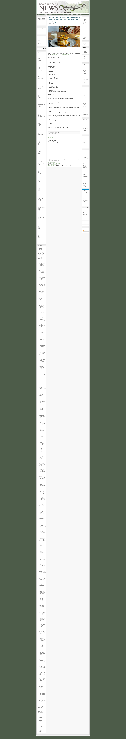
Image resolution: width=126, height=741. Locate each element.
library (38, 150)
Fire (68, 14)
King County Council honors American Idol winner (42, 624)
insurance (39, 142)
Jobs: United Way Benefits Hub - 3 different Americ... (42, 482)
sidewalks (39, 210)
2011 (39, 729)
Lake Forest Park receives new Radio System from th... (42, 313)
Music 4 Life (84, 97)
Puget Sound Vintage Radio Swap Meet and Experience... (42, 694)
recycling (39, 190)
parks (38, 170)
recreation (39, 189)
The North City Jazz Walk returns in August (42, 278)
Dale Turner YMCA (85, 95)
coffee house (39, 88)
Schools (76, 14)
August (40, 257)
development (39, 98)
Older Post (78, 159)
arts (38, 59)
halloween (39, 127)
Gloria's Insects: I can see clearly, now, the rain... (42, 441)
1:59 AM (56, 132)
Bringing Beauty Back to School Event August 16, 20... (42, 260)
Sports (72, 14)
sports (38, 216)
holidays (39, 133)
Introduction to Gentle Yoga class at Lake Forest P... (42, 610)
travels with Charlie (40, 234)
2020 (39, 717)
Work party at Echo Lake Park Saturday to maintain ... (42, 667)
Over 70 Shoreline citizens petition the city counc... (42, 489)
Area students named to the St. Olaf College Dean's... (42, 524)
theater (38, 229)
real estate (39, 187)
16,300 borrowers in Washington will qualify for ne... (42, 636)
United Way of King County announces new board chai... (42, 510)
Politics (55, 14)
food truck (39, 114)
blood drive (39, 66)
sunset (38, 224)
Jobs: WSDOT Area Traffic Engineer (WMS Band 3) (42, 404)
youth (38, 243)
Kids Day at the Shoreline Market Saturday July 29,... (42, 451)
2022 (39, 715)
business (39, 69)
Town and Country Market (52, 51)
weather (39, 237)
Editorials (84, 58)
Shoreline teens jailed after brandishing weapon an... (42, 513)
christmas (39, 79)
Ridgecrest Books (85, 128)
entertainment (39, 105)
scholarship (39, 199)
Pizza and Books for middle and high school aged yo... (42, 705)
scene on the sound (40, 198)
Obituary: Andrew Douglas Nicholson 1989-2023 (42, 672)
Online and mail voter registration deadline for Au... (42, 572)
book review (39, 67)
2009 (39, 731)
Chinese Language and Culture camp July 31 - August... (42, 618)
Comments (85, 230)
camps (38, 71)
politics (39, 179)
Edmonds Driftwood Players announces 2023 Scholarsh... (42, 653)
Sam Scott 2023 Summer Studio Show (41, 664)
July (40, 258)
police (38, 178)
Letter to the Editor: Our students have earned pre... (42, 292)
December (40, 252)
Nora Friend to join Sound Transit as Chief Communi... (42, 506)
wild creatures (39, 239)
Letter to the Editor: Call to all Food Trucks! (42, 679)
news (38, 162)
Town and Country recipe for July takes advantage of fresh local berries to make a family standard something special (64, 19)
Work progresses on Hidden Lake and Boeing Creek (42, 583)
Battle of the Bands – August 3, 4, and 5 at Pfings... (42, 317)
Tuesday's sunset (41, 382)
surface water (39, 225)
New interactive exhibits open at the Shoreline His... (42, 296)
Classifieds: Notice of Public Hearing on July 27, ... (42, 632)
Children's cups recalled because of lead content (42, 546)
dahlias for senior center (41, 95)
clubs (38, 87)
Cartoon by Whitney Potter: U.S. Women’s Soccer (42, 333)
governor (39, 125)
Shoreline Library (85, 130)
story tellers (39, 219)
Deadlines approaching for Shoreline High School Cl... (42, 337)
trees (38, 235)
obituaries (39, 164)
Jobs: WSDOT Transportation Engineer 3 (41, 448)
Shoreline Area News (56, 163)
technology (39, 228)
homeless (39, 135)
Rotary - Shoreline (85, 106)
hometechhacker (40, 136)
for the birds (39, 115)
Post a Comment (50, 137)
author (38, 61)
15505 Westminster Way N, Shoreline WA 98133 (60, 54)
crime (38, 94)
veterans (39, 236)
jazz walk (39, 143)
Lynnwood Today (85, 214)
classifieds (39, 85)
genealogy (39, 123)
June (40, 707)
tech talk (39, 227)
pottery (38, 180)
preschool (39, 181)
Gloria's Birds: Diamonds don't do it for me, (42, 550)
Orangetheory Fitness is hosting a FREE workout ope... (42, 645)
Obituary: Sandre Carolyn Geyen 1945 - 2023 (41, 503)
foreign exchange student (41, 116)
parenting (39, 169)
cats (38, 77)
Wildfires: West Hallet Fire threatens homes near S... (42, 271)
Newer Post (49, 159)
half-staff (39, 126)
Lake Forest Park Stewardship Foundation (85, 103)
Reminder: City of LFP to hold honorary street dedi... (42, 396)
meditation (39, 153)
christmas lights (40, 80)
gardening (39, 122)
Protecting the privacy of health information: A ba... (42, 434)
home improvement (40, 134)
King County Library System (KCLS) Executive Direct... (42, 444)
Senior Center (39, 57)
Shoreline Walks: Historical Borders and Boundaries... (42, 492)
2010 (39, 730)
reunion (39, 192)
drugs (38, 99)
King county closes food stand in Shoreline (85, 19)
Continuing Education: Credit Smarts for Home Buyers (42, 428)
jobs (38, 144)
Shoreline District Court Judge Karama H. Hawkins (42, 470)
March (40, 711)
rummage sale (40, 197)
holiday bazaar (40, 132)
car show (39, 75)
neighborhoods (40, 161)
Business (50, 14)
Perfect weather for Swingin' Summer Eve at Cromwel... (42, 639)
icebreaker (39, 140)
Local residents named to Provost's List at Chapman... (42, 527)
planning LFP (39, 173)
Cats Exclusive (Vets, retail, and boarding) (85, 197)
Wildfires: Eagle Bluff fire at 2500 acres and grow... (42, 310)
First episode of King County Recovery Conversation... (42, 352)
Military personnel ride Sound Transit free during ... (42, 267)
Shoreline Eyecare (85, 176)
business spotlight (40, 70)
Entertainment (44, 14)
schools (39, 201)
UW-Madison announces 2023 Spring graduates (42, 323)
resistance (39, 191)
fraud (38, 117)
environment (39, 106)
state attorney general (41, 217)
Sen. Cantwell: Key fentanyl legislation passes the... (42, 282)
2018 (39, 720)
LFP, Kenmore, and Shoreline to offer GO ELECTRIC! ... (42, 701)
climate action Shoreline (41, 86)
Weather (81, 14)
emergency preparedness (41, 104)
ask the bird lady (40, 60)
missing (39, 154)
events (38, 107)
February (40, 712)
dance (38, 96)
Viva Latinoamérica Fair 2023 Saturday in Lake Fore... (42, 499)
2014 (39, 725)
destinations (39, 97)
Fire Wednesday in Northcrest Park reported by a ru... (42, 606)
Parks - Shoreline (85, 144)
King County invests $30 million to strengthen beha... (42, 264)
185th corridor (39, 52)
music (38, 160)
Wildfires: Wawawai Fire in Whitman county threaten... (42, 424)
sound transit (39, 215)
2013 (39, 726)
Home (39, 14)
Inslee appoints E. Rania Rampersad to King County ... (42, 565)
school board (39, 200)
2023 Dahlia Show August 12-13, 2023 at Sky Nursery (42, 538)
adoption (39, 58)
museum (39, 159)
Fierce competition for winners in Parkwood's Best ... (42, 660)
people (38, 171)
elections (39, 103)
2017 (39, 721)
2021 (39, 716)
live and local (39, 151)
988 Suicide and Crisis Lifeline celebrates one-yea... (42, 675)
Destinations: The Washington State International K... (42, 416)
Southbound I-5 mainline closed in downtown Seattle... (42, 485)
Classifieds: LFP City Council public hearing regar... (42, 657)
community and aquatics (41, 89)
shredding (39, 209)
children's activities (40, 78)
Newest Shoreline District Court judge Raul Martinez (42, 466)
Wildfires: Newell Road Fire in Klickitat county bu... (42, 579)
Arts (59, 14)
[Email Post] (58, 132)
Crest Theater (84, 64)
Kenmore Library (85, 119)
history (38, 131)
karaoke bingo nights (40, 145)
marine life (39, 152)
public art (39, 183)
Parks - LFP (84, 142)
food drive (39, 113)
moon (38, 155)
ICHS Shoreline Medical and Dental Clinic (85, 158)
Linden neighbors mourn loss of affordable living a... (42, 306)
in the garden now (40, 141)
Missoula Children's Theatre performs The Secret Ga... (42, 385)
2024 (39, 249)
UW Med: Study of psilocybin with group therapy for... (42, 473)
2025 (39, 248)
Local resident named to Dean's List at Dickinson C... (42, 326)
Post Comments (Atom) (55, 160)
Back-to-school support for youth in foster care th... (42, 437)
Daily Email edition (51, 165)
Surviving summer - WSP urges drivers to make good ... (42, 596)
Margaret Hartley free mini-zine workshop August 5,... (42, 496)
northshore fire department (41, 163)
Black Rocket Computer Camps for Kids (42, 330)
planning (39, 172)
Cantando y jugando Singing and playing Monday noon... (42, 576)
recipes (39, 188)
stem (38, 218)
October (40, 254)
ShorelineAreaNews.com (52, 162)
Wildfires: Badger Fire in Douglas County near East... (42, 613)
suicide (39, 220)
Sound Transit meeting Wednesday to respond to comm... (42, 413)
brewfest (39, 68)
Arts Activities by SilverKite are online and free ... (42, 589)
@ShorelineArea (54, 164)
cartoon (39, 76)
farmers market (40, 108)
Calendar (84, 49)
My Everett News (85, 216)
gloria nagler (39, 124)
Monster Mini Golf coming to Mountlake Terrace (85, 23)
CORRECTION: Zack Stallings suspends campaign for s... (42, 375)
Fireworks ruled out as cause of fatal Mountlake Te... (42, 367)
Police (64, 14)
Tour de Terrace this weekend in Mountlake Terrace (42, 698)
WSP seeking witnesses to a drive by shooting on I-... (42, 388)
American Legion (85, 87)
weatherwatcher (40, 238)
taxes (38, 226)
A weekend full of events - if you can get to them (42, 569)
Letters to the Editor (85, 56)
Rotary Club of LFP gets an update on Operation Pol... (42, 592)
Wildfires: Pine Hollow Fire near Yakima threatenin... (42, 275)
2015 (39, 724)
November (40, 253)
